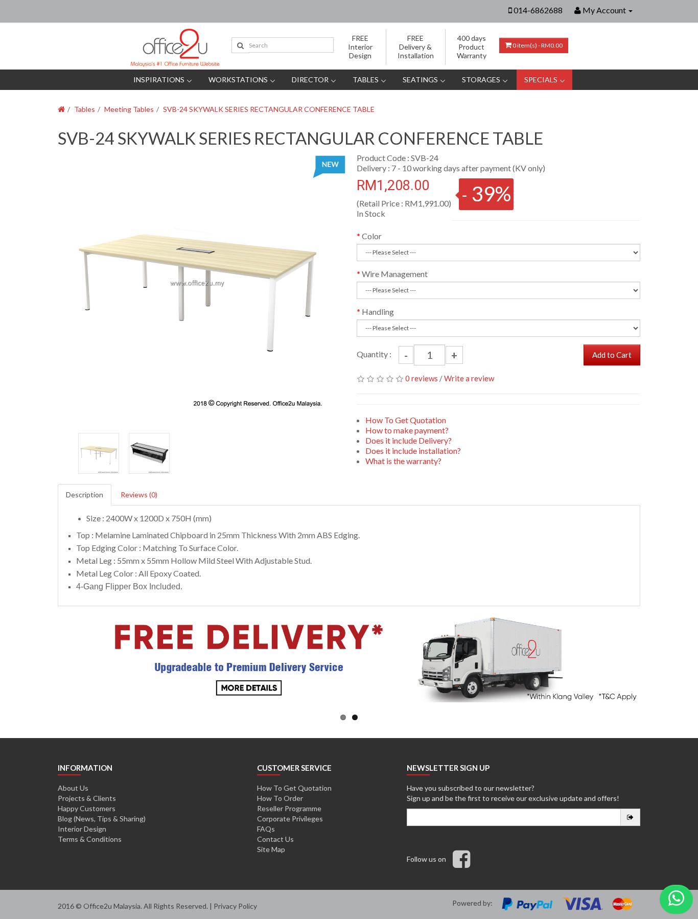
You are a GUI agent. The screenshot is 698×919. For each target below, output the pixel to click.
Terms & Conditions (90, 839)
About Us (73, 788)
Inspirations (158, 79)
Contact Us (275, 839)
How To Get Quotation (405, 420)
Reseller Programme (289, 808)
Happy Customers (86, 808)
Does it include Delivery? (408, 440)
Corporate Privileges (290, 818)
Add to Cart (612, 354)
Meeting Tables (129, 109)
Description (84, 494)
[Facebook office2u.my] (461, 863)
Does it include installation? (413, 450)
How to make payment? (407, 430)
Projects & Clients (87, 798)
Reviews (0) (139, 494)
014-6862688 (538, 10)
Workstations (238, 79)
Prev (71, 288)
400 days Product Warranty (471, 47)
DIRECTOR (310, 79)
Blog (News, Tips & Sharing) (102, 818)
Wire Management (395, 274)
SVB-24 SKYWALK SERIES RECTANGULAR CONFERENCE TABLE (269, 109)
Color (372, 236)
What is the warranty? (403, 461)
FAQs (266, 828)
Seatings (420, 79)
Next (328, 288)
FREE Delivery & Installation (416, 47)
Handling (378, 311)
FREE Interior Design (360, 47)
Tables (366, 79)
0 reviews (421, 378)
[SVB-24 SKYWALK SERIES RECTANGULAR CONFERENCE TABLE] (197, 282)
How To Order (280, 798)
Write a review (469, 378)
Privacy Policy (235, 906)
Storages (481, 79)
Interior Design (82, 828)
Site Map (271, 849)
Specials (540, 79)
